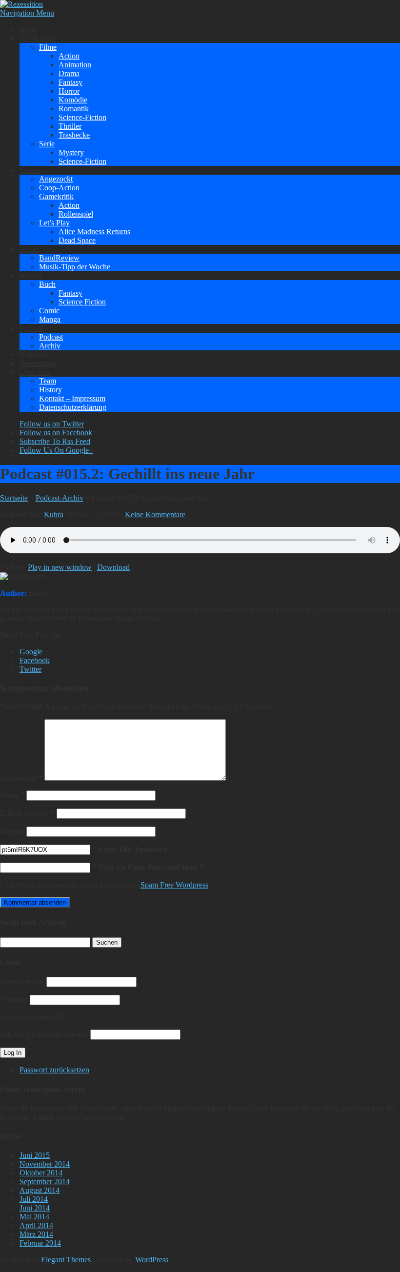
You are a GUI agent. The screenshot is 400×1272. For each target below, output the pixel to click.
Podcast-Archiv (59, 498)
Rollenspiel (76, 214)
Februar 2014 (40, 1243)
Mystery (71, 152)
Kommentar (21, 778)
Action (69, 56)
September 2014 (45, 1181)
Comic (49, 310)
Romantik (74, 108)
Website (12, 831)
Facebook (35, 660)
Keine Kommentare (155, 514)
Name (12, 795)
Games (30, 170)
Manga (49, 319)
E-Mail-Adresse (27, 813)
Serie (47, 144)
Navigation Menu (27, 13)
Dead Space (77, 240)
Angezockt (56, 179)
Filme (48, 47)
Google (31, 651)
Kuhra (53, 514)
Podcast (31, 328)
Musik (29, 249)
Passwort (14, 999)
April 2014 (36, 1225)
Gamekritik (56, 196)
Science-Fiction (82, 117)
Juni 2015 (35, 1155)
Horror (69, 91)
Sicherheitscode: (25, 1017)
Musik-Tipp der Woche (74, 266)
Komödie (73, 100)
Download (113, 567)
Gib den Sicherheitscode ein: (44, 1034)
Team (47, 381)
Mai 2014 (34, 1216)
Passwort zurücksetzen (54, 1070)
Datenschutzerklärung (72, 407)
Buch (47, 284)
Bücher (31, 275)
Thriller (70, 126)
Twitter (30, 669)
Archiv (49, 346)
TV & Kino (38, 38)
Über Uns (35, 372)
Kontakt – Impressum (72, 398)
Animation (75, 65)
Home (29, 29)
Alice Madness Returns (94, 231)
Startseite (14, 498)
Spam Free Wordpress (174, 885)
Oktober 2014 (41, 1173)
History (50, 389)
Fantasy (70, 82)
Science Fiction (82, 302)
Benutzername (22, 981)
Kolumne (34, 354)
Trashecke (74, 135)
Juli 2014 (34, 1199)
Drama (69, 73)
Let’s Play (54, 223)
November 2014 (45, 1164)
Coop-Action (59, 187)
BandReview (59, 258)
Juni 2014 (35, 1208)
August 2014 (40, 1190)
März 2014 (36, 1234)
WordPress (151, 1259)
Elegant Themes (66, 1259)
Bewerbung (38, 363)
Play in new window (60, 567)
